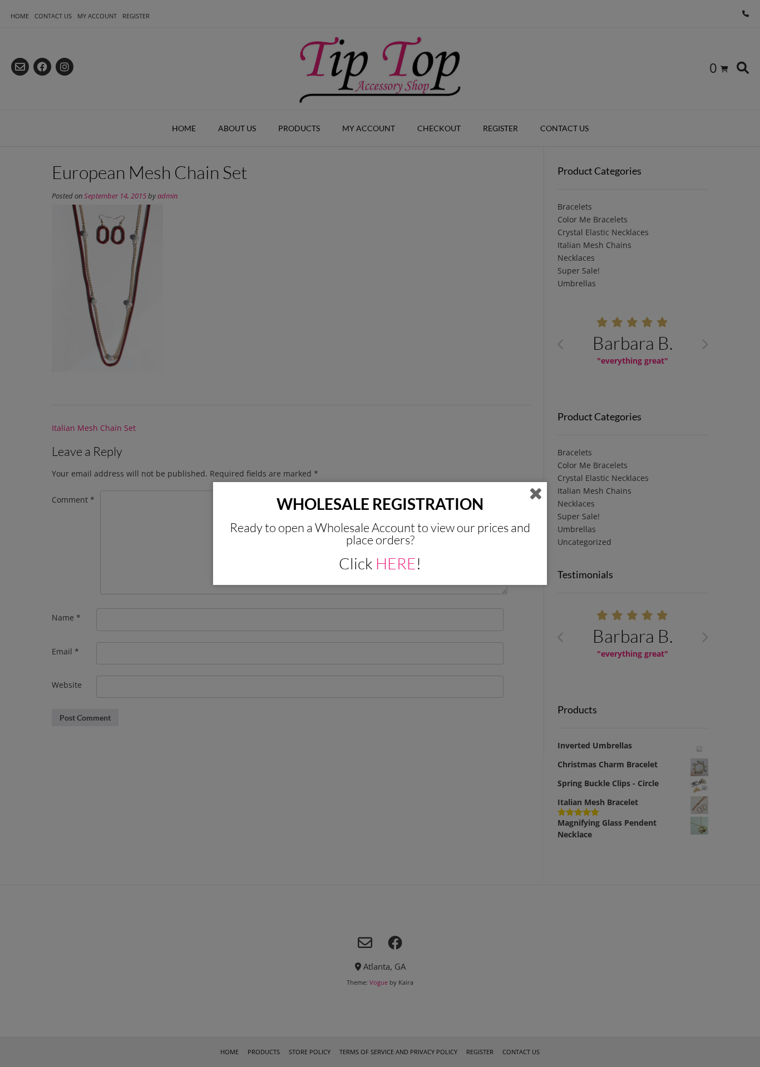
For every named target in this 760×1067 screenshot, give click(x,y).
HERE (396, 563)
